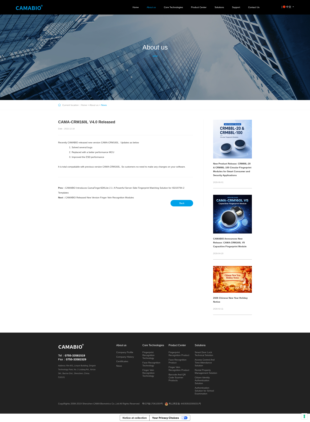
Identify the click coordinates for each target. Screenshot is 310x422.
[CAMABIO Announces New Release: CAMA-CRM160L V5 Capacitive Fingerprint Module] (232, 196)
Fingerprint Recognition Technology (148, 355)
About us (151, 7)
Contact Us (253, 7)
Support (236, 7)
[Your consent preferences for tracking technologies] (304, 416)
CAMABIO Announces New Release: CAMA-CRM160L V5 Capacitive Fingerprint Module (230, 242)
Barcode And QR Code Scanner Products (177, 377)
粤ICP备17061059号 (152, 403)
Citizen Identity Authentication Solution (202, 380)
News (119, 366)
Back (181, 203)
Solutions (219, 7)
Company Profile (124, 352)
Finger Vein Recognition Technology (148, 373)
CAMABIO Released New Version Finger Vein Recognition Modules (99, 197)
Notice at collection (135, 417)
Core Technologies (173, 7)
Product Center (199, 7)
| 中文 (287, 6)
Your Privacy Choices (165, 417)
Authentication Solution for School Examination (204, 390)
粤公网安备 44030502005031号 (184, 403)
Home (136, 7)
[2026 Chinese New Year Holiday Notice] (232, 267)
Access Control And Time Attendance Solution (205, 362)
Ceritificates (122, 361)
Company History (125, 357)
